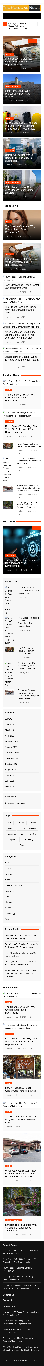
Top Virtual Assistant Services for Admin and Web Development (21, 563)
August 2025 (10, 770)
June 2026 (9, 724)
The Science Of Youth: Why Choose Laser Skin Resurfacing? (20, 229)
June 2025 (9, 781)
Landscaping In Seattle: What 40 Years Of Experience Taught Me (21, 359)
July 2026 (9, 719)
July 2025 (9, 775)
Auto (9, 823)
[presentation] (35, 24)
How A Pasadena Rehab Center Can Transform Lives (26, 651)
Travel (22, 845)
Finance (33, 823)
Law (22, 834)
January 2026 (11, 747)
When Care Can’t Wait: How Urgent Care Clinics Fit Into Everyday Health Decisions (20, 335)
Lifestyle (33, 834)
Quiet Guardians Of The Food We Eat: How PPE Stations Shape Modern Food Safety (21, 126)
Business (9, 54)
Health (8, 221)
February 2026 (11, 741)
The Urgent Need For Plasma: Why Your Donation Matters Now (17, 26)
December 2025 (12, 753)
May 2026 (9, 730)
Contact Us (8, 1300)
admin (9, 68)
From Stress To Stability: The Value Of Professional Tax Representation (21, 61)
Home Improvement (12, 86)
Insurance (12, 834)
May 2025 (9, 787)
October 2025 (11, 764)
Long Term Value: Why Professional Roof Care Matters (17, 93)
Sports (12, 839)
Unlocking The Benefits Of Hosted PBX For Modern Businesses (19, 158)
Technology (10, 150)
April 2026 (9, 736)
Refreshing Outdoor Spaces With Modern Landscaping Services (20, 190)
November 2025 (12, 758)
